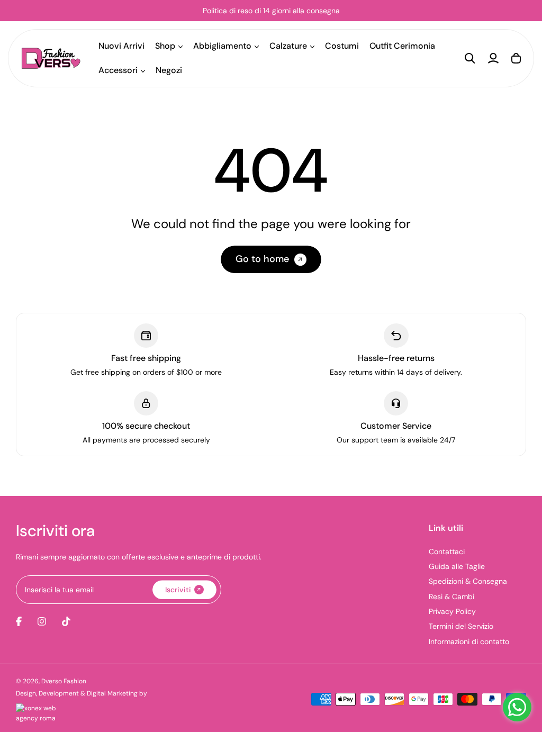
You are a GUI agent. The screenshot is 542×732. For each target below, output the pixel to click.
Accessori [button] (118, 70)
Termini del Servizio (461, 626)
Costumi (342, 45)
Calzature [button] (288, 45)
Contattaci (447, 551)
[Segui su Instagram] (42, 621)
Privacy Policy (452, 611)
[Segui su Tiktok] (66, 621)
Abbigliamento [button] (222, 45)
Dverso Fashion (63, 681)
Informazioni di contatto (469, 641)
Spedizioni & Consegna (468, 581)
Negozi (169, 70)
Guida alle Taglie (457, 566)
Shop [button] (165, 45)
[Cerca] (470, 58)
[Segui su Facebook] (19, 621)
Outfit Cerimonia (402, 45)
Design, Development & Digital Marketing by (81, 693)
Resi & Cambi (451, 596)
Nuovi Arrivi (121, 45)
